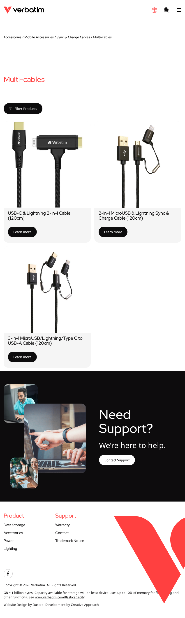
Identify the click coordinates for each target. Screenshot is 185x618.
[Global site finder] (154, 10)
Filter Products (25, 108)
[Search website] (167, 10)
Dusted (38, 604)
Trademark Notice (69, 540)
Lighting (10, 548)
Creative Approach (85, 604)
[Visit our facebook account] (8, 577)
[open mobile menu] (177, 10)
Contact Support (117, 460)
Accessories (12, 37)
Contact (62, 532)
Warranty (62, 525)
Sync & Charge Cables (73, 37)
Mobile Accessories (39, 37)
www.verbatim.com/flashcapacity (59, 597)
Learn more (22, 232)
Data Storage (14, 525)
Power (9, 540)
